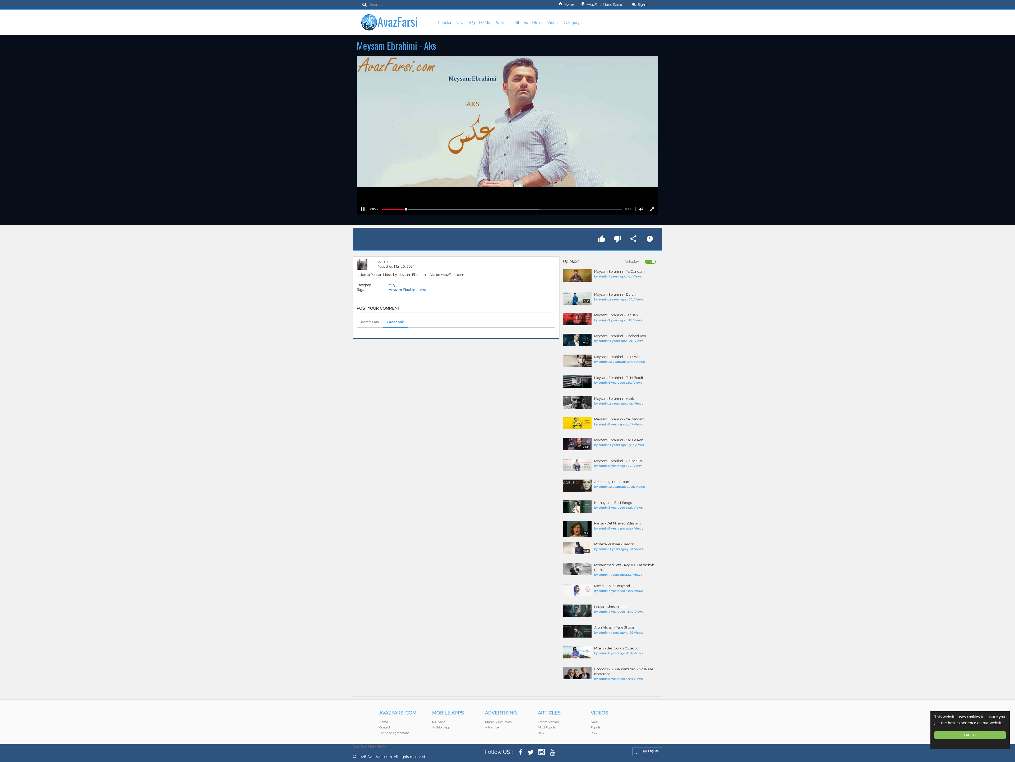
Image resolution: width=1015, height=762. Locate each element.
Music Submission (498, 722)
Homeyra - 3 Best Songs (613, 503)
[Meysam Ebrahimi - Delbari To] (577, 465)
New (459, 23)
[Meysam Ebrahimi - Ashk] (577, 402)
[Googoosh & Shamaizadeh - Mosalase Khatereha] (577, 673)
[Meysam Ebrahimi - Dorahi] (577, 298)
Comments (370, 322)
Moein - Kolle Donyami (612, 586)
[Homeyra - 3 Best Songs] (577, 506)
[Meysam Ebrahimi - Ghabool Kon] (577, 340)
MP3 (471, 23)
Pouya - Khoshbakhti (610, 607)
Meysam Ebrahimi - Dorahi (615, 294)
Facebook (395, 322)
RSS (541, 733)
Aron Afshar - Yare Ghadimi (615, 627)
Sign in (643, 5)
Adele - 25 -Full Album (612, 482)
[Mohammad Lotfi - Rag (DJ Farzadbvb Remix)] (577, 569)
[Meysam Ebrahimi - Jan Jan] (577, 319)
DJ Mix (485, 23)
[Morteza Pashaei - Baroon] (577, 548)
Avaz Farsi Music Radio (369, 746)
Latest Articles (548, 722)
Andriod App (441, 727)
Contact (384, 727)
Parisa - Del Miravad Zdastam (617, 523)
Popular (444, 23)
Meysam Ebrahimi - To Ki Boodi (618, 378)
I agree (970, 735)
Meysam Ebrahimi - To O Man (617, 357)
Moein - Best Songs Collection (617, 648)
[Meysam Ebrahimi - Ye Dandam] (577, 275)
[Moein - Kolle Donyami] (577, 590)
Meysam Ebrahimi (403, 290)
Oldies (537, 23)
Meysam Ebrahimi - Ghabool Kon (620, 336)
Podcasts (502, 23)
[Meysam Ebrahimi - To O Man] (577, 361)
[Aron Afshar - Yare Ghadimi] (577, 631)
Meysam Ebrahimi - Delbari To (618, 461)
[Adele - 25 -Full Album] (577, 486)
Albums (521, 23)
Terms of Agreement (394, 733)
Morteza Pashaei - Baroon (614, 544)
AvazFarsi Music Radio (604, 5)
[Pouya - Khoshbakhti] (577, 611)
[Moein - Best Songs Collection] (577, 652)
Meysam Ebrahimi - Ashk (614, 399)
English (653, 751)
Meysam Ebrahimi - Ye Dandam (619, 271)
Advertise (492, 727)
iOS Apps (438, 722)
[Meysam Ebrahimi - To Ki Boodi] (577, 381)
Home (569, 4)
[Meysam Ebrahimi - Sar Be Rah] (577, 444)
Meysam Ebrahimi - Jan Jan (616, 315)
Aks (423, 290)
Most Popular (547, 727)
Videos (553, 23)
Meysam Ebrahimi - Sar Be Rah (618, 440)
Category (572, 23)
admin (382, 261)
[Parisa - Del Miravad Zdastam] (577, 529)
